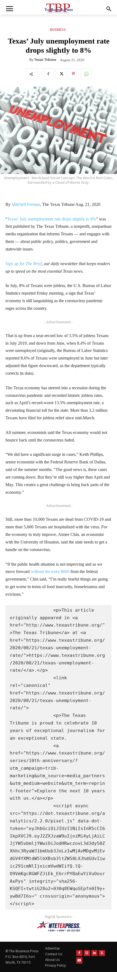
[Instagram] (87, 953)
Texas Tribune (45, 59)
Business (58, 29)
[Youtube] (79, 960)
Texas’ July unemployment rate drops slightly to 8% (51, 219)
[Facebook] (48, 73)
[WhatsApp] (86, 73)
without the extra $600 (49, 571)
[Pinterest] (73, 73)
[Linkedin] (94, 953)
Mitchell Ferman (26, 204)
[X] (61, 73)
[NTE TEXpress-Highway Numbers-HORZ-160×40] (58, 926)
